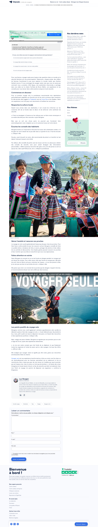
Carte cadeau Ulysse (64, 2)
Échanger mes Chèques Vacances (80, 2)
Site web (13, 445)
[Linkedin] (20, 395)
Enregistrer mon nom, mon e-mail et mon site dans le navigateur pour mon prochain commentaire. (33, 454)
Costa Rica (44, 99)
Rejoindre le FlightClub (15, 495)
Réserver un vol (54, 2)
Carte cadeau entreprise (15, 488)
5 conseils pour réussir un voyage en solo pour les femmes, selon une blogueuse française (34, 33)
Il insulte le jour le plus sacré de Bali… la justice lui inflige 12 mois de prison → (76, 72)
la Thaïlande (32, 99)
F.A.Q (10, 507)
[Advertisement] (49, 18)
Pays (33, 404)
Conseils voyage (16, 404)
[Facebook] (24, 395)
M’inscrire (83, 143)
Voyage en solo (47, 404)
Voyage (59, 42)
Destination (25, 404)
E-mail (13, 439)
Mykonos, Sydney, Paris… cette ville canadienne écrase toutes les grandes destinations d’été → (76, 38)
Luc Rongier (24, 379)
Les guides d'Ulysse (14, 505)
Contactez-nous (13, 513)
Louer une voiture (13, 493)
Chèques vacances (14, 491)
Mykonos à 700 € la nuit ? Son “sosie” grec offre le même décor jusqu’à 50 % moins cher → (76, 52)
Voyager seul (15, 358)
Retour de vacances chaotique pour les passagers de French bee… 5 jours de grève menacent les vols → (76, 66)
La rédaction (12, 501)
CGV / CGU (12, 515)
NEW (68, 113)
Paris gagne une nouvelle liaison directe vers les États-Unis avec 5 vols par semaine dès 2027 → (76, 78)
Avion (68, 110)
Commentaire (15, 415)
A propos (11, 503)
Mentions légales (13, 518)
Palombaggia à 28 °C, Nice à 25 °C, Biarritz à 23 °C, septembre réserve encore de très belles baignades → (76, 83)
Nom (13, 432)
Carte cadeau (12, 486)
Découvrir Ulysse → (81, 524)
